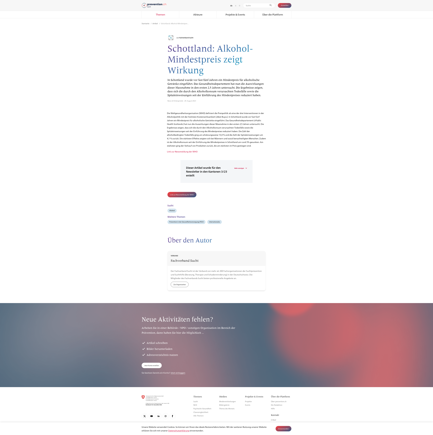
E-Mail (273, 420)
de (231, 5)
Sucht (195, 401)
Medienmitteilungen (227, 401)
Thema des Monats (226, 408)
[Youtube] (151, 416)
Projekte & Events (235, 14)
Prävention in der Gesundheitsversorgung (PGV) (186, 222)
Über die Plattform (272, 14)
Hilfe (273, 408)
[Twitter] (144, 416)
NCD (195, 405)
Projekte (248, 401)
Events (247, 405)
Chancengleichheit (200, 412)
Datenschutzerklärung (178, 430)
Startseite (146, 23)
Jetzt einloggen (178, 372)
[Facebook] (172, 416)
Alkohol (172, 210)
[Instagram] (165, 416)
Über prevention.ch (278, 401)
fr (239, 5)
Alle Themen (198, 415)
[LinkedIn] (158, 416)
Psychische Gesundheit (202, 408)
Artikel (155, 23)
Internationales (214, 222)
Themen (160, 14)
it (235, 5)
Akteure (197, 14)
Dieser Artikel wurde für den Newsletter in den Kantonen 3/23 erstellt (206, 171)
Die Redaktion (276, 405)
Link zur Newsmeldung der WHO (182, 151)
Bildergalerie (224, 405)
